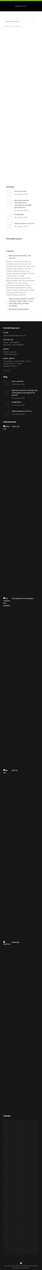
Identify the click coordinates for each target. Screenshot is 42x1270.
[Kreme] (21, 1147)
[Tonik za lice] (21, 1192)
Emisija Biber (19, 214)
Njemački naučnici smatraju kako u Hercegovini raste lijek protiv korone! (23, 204)
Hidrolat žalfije (21, 169)
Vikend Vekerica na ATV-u (25, 223)
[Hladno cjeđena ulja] (21, 1215)
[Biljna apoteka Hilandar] (21, 1249)
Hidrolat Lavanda (21, 70)
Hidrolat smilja (21, 119)
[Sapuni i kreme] (21, 1158)
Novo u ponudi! (20, 191)
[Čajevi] (21, 1125)
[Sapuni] (21, 1170)
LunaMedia (34, 1266)
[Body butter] (21, 1136)
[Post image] (9, 193)
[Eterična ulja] (21, 1204)
